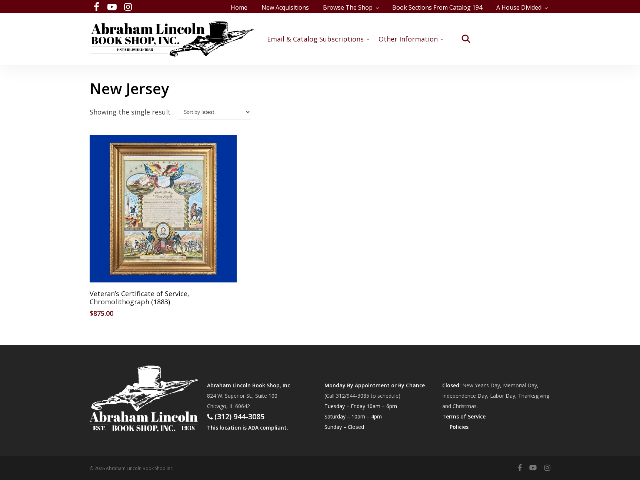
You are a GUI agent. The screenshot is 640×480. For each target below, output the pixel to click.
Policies (459, 426)
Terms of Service (464, 416)
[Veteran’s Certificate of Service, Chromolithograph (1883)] (163, 208)
